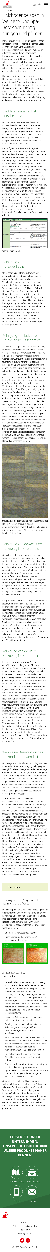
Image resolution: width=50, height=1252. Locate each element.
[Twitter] (22, 1240)
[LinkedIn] (28, 1240)
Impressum (25, 1229)
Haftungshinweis (25, 1233)
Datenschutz (25, 1222)
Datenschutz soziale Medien (25, 1226)
